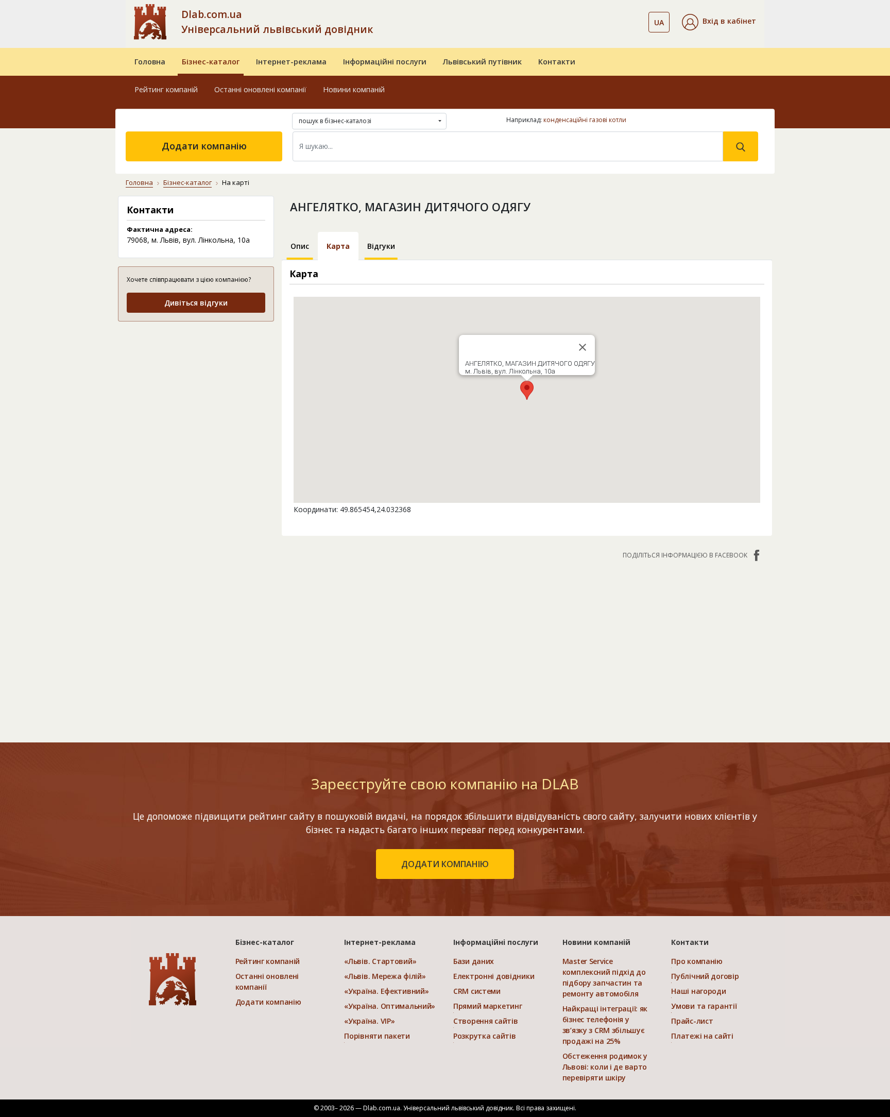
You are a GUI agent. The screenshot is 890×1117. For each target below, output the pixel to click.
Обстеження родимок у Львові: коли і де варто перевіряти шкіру (604, 1066)
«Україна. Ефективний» (386, 991)
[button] (719, 22)
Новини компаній (354, 89)
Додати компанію (204, 146)
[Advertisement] (196, 395)
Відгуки (381, 246)
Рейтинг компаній (166, 89)
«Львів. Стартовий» (380, 961)
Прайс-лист (692, 1021)
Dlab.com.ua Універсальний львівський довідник (277, 21)
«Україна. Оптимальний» (389, 1006)
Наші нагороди (698, 991)
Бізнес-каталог (210, 61)
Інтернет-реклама (291, 61)
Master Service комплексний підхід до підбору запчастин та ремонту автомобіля (604, 977)
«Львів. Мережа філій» (384, 976)
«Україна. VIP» (369, 1021)
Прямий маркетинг (487, 1006)
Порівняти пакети (377, 1036)
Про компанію (697, 961)
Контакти (556, 61)
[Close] (582, 347)
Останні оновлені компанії (260, 89)
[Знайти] (740, 146)
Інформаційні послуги (384, 61)
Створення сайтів (485, 1021)
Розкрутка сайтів (484, 1036)
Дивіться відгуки (196, 303)
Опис (299, 246)
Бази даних (473, 961)
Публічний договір (705, 976)
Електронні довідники (493, 976)
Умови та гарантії (704, 1006)
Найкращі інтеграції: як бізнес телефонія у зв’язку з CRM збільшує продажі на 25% (605, 1025)
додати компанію (445, 864)
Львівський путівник (482, 61)
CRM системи (477, 991)
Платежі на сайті (702, 1036)
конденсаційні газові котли (584, 119)
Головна (149, 61)
